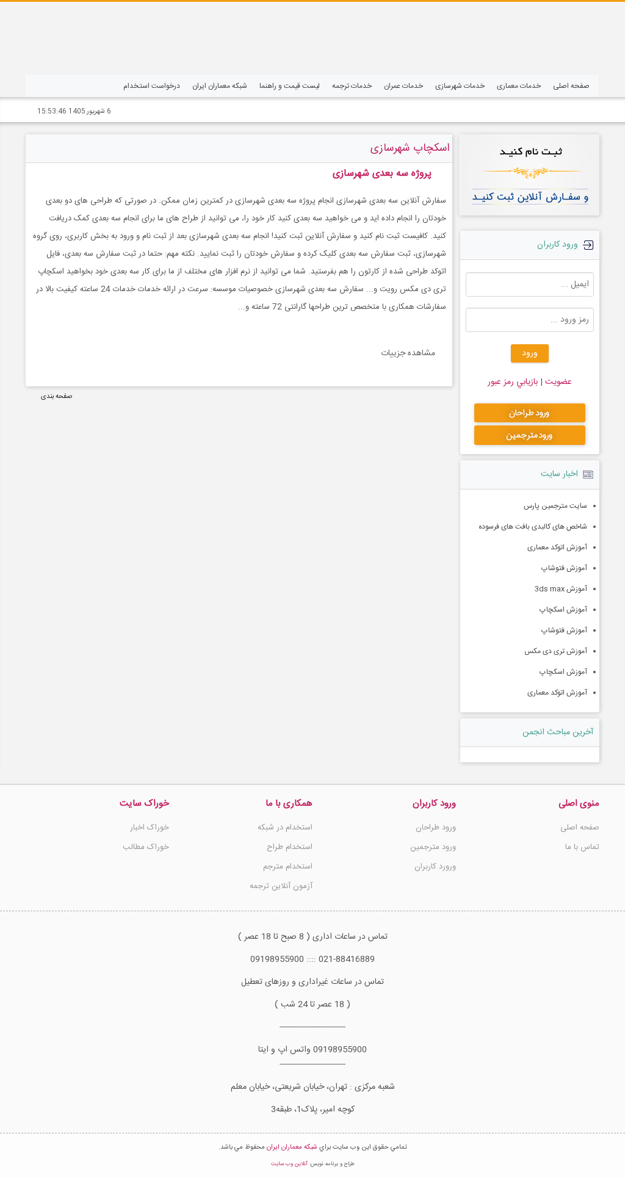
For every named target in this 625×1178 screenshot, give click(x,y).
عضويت (557, 382)
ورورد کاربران (435, 866)
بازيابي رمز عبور (513, 382)
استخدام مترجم (287, 866)
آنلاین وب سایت (289, 1164)
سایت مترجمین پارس (555, 506)
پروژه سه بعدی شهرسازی (382, 173)
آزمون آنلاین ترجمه (281, 886)
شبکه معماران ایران (292, 1147)
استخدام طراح (289, 847)
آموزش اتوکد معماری (557, 547)
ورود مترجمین (433, 847)
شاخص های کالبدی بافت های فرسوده (533, 527)
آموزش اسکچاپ (563, 610)
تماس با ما (582, 847)
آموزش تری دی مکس (555, 651)
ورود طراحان (436, 827)
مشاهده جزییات (408, 354)
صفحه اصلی (579, 827)
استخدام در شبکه (285, 827)
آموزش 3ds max (561, 589)
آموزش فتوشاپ (564, 568)
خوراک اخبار (149, 827)
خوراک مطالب (146, 847)
